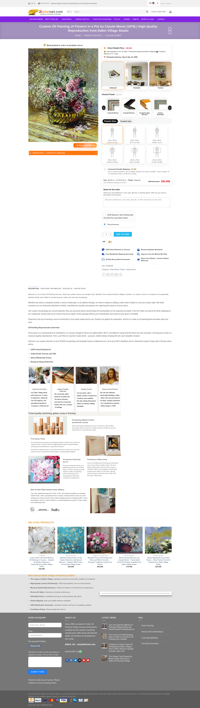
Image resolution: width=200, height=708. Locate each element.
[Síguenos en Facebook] (67, 660)
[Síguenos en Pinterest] (84, 660)
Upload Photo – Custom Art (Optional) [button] (48, 153)
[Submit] (147, 12)
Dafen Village (147, 19)
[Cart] (170, 11)
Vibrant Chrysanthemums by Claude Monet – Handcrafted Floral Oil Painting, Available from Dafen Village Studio (129, 561)
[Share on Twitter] (108, 275)
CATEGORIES (67, 19)
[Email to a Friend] (112, 275)
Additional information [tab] (51, 288)
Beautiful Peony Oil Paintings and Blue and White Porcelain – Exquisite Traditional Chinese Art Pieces (100, 561)
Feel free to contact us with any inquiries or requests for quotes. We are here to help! (44, 653)
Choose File (35, 646)
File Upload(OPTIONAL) (37, 641)
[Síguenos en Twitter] (75, 660)
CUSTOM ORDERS (36, 19)
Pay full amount (113, 224)
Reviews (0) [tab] (67, 288)
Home (78, 35)
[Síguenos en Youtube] (88, 660)
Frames (127, 19)
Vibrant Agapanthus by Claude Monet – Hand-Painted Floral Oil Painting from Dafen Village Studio (158, 561)
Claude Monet (113, 35)
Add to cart (123, 234)
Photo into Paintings (102, 19)
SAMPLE (136, 19)
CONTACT (161, 19)
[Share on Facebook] (104, 275)
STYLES (117, 19)
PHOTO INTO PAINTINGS (152, 632)
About (162, 3)
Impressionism (131, 269)
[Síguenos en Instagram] (71, 660)
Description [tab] (33, 288)
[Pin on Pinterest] (116, 275)
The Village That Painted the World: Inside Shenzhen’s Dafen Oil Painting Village (120, 658)
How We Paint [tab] (80, 288)
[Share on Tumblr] (120, 275)
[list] (137, 107)
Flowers (122, 269)
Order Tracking (147, 626)
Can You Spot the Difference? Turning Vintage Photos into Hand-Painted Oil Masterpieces (121, 627)
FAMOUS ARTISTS (82, 19)
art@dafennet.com (86, 644)
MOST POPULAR (51, 19)
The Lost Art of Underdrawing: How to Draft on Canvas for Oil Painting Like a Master (121, 637)
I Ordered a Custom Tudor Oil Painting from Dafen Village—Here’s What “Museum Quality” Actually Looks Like (121, 647)
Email (30, 631)
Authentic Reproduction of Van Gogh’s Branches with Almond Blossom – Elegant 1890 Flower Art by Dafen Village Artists (71, 561)
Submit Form (37, 672)
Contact (169, 3)
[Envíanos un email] (79, 660)
